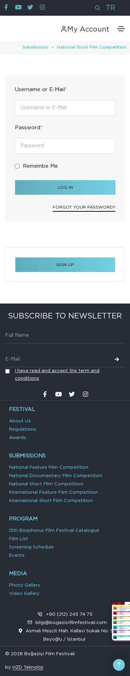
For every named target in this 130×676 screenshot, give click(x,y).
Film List (18, 539)
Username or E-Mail (41, 89)
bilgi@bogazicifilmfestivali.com (71, 623)
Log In (65, 187)
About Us (20, 421)
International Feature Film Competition (53, 492)
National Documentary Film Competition (55, 476)
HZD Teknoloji (27, 667)
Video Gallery (24, 593)
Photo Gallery (24, 585)
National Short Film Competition (46, 484)
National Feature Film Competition (48, 467)
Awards (17, 438)
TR (110, 8)
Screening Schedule (31, 547)
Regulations (22, 429)
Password (28, 127)
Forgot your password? (84, 207)
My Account (88, 29)
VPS (47, 668)
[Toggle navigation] (121, 28)
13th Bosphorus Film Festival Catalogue (54, 530)
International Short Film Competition (51, 501)
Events (17, 555)
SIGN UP (65, 265)
